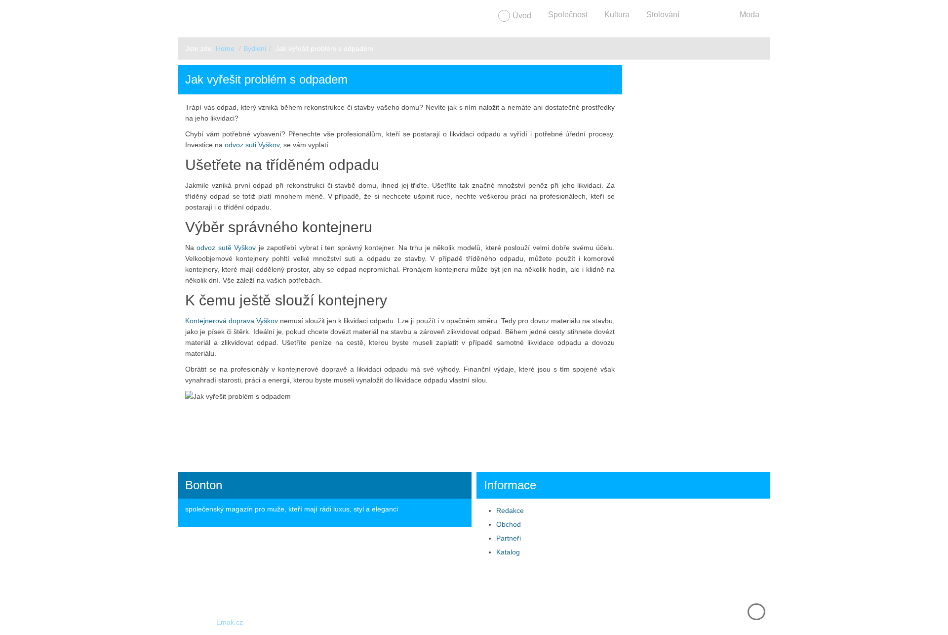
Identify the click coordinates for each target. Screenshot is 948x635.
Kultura (617, 14)
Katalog (508, 552)
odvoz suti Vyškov (252, 145)
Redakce (510, 510)
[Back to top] (756, 612)
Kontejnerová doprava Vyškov (231, 321)
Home (225, 48)
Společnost (568, 14)
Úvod (522, 15)
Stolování (662, 14)
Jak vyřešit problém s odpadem (266, 79)
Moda (749, 14)
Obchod (508, 524)
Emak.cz (229, 622)
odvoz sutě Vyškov (226, 248)
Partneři (508, 538)
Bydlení (709, 14)
